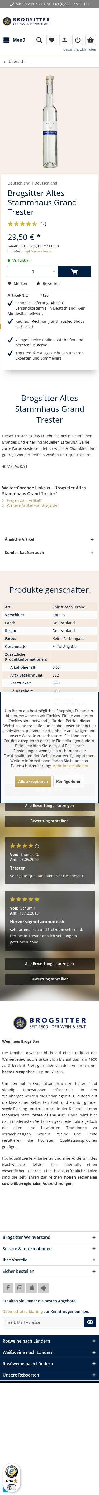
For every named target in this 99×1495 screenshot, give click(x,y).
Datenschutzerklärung (23, 1311)
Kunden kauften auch (24, 552)
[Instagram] (20, 1288)
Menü (19, 40)
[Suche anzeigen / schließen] (39, 40)
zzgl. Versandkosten (38, 251)
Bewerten (51, 283)
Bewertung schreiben (49, 820)
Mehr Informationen (70, 765)
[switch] (11, 1487)
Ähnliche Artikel (19, 539)
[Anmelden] (77, 40)
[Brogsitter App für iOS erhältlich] (31, 1288)
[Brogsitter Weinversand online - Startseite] (26, 21)
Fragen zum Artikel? (24, 500)
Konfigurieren (68, 781)
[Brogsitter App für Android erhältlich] (43, 1288)
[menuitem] (14, 40)
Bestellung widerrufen (79, 49)
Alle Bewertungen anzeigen (49, 805)
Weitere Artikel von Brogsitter (32, 505)
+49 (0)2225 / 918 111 (71, 3)
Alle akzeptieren (33, 781)
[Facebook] (8, 1288)
